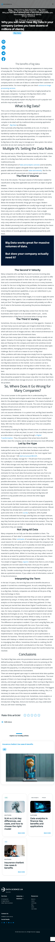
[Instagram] (2, 922)
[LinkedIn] (11, 922)
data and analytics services (30, 165)
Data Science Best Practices (25, 10)
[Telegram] (4, 922)
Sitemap (38, 931)
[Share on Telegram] (3, 53)
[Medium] (13, 922)
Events (32, 907)
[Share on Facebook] (3, 59)
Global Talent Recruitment (7, 903)
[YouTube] (8, 922)
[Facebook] (6, 922)
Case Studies (34, 908)
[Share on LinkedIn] (3, 48)
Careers (33, 901)
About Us (33, 899)
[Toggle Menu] (52, 4)
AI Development (4, 899)
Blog (10, 10)
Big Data (41, 10)
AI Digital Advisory (5, 901)
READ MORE (21, 833)
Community (33, 903)
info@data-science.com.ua (7, 916)
